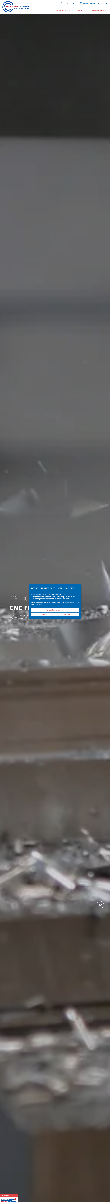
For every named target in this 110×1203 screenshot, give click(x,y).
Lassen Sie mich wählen (55, 610)
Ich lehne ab (43, 614)
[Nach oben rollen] (105, 1198)
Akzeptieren (67, 614)
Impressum (39, 605)
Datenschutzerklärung (68, 603)
